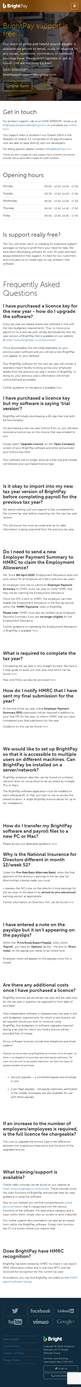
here (35, 630)
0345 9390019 (62, 1375)
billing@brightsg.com (58, 149)
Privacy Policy (11, 1360)
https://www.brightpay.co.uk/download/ (31, 340)
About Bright (11, 1339)
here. (59, 387)
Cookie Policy (11, 1346)
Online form (17, 86)
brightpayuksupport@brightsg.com (29, 74)
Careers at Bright (13, 1353)
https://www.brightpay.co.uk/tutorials (26, 1188)
